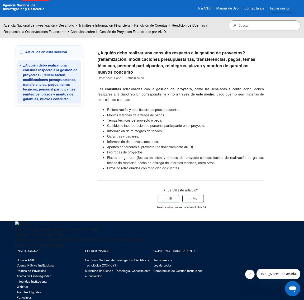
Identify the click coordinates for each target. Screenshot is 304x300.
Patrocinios (24, 297)
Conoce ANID (26, 260)
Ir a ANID (204, 8)
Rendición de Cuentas (150, 25)
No (195, 198)
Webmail (22, 286)
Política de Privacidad (31, 270)
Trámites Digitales (29, 292)
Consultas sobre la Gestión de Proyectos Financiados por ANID (118, 31)
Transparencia (162, 260)
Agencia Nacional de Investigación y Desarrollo (39, 25)
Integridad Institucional (32, 281)
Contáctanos (254, 8)
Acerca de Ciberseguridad (34, 276)
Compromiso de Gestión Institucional (178, 270)
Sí (170, 198)
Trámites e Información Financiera (104, 25)
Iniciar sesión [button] (280, 8)
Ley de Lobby (162, 265)
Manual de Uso (227, 8)
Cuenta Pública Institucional (35, 265)
